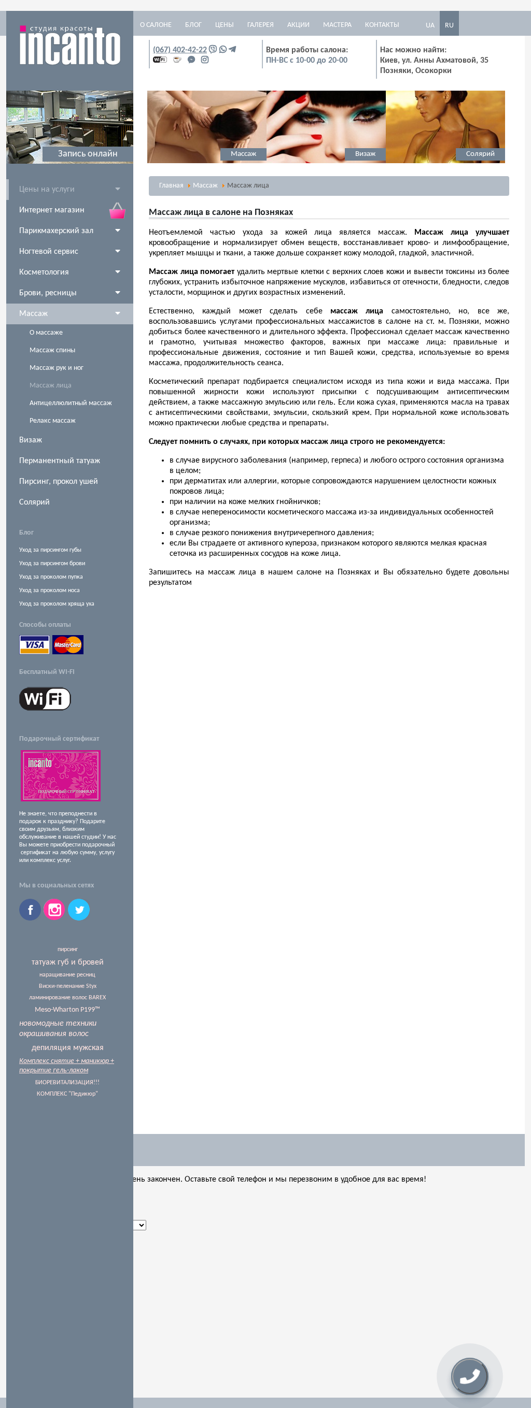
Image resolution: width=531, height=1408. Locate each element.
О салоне (156, 25)
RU (449, 26)
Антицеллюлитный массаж (71, 403)
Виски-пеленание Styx (67, 986)
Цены (224, 25)
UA (430, 26)
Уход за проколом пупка (51, 577)
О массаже (46, 333)
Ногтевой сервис (48, 252)
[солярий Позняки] (445, 162)
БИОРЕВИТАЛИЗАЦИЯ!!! (67, 1083)
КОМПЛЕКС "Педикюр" (67, 1094)
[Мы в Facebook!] (31, 918)
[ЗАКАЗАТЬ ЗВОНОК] (469, 1376)
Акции (298, 25)
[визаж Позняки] (326, 162)
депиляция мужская (68, 1048)
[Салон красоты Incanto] (70, 64)
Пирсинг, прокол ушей (58, 482)
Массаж (33, 314)
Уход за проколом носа (49, 590)
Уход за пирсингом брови (52, 564)
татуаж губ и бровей (68, 962)
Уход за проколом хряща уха (56, 604)
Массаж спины (52, 350)
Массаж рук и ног (56, 368)
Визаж (30, 440)
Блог (193, 25)
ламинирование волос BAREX (67, 998)
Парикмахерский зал (56, 231)
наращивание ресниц (67, 975)
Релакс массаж (53, 421)
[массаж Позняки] (207, 162)
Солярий (34, 502)
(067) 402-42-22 (180, 50)
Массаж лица (51, 386)
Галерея (260, 25)
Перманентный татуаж (59, 461)
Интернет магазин (52, 210)
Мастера (337, 25)
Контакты (382, 25)
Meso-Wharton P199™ (67, 1010)
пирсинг (68, 949)
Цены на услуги (47, 189)
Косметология (44, 272)
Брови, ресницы (48, 293)
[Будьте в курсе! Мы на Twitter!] (79, 918)
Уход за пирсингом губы (50, 550)
